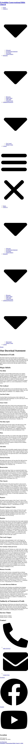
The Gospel (8, 143)
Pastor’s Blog (9, 98)
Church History (9, 54)
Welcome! (8, 50)
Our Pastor (8, 53)
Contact (5, 146)
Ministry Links (9, 144)
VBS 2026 (8, 99)
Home (4, 7)
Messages (8, 96)
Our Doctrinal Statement (11, 51)
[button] (14, 176)
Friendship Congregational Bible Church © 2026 (11, 743)
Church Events (9, 100)
